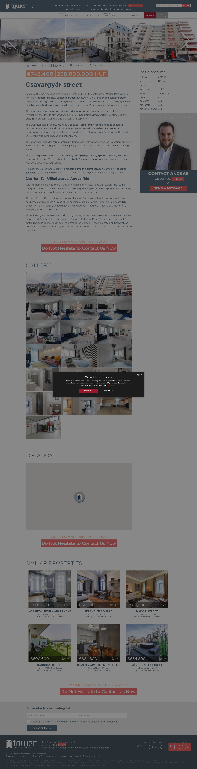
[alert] (98, 384)
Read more (112, 385)
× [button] (141, 374)
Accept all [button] (88, 391)
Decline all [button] (108, 391)
